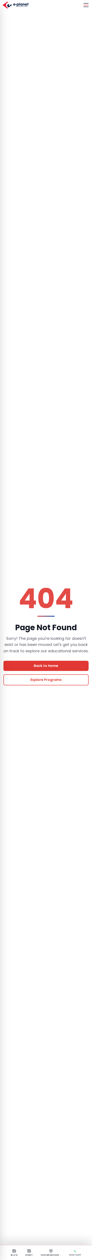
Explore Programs (46, 679)
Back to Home (46, 665)
